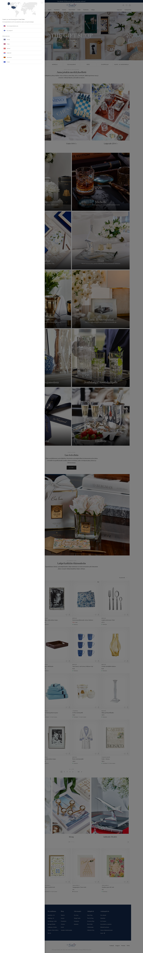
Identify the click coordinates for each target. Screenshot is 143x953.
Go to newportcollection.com (12, 26)
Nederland (9, 53)
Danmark (8, 48)
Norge (8, 44)
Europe (8, 62)
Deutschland (9, 57)
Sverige (8, 39)
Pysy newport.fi (10, 30)
